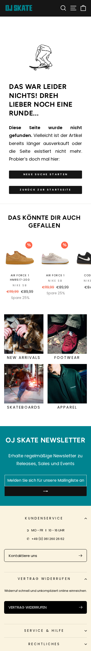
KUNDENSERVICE (44, 518)
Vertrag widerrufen (44, 578)
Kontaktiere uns (23, 555)
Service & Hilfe (44, 630)
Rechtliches (44, 644)
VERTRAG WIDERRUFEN (27, 607)
